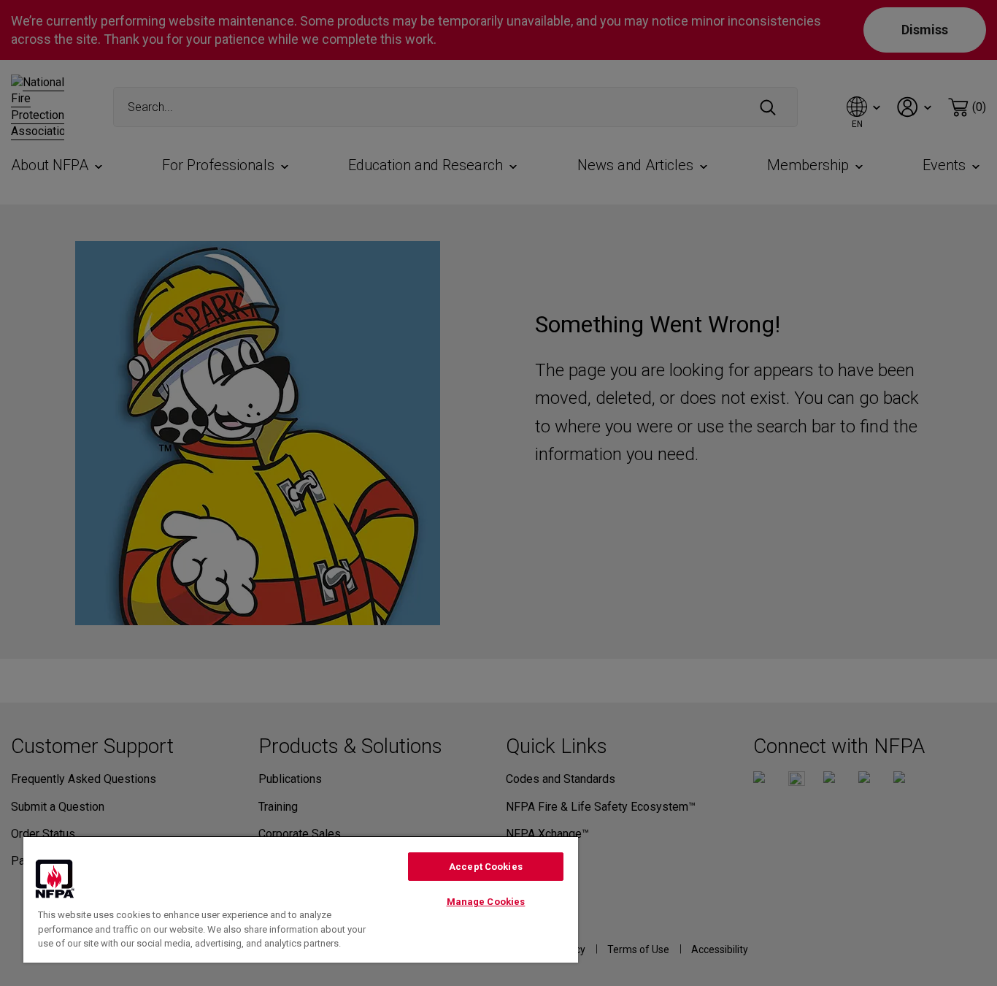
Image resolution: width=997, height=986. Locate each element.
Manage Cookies (486, 901)
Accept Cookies (486, 866)
